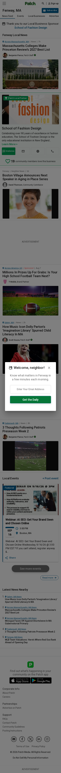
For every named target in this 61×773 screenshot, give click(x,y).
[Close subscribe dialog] (49, 368)
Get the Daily (30, 399)
